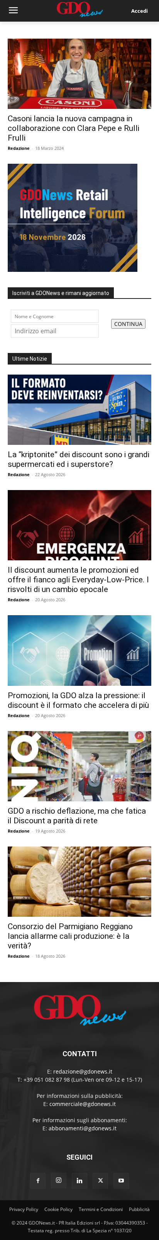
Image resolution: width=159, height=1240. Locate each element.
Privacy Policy (23, 1209)
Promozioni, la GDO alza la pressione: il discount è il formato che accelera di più (78, 700)
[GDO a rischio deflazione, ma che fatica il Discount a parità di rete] (79, 766)
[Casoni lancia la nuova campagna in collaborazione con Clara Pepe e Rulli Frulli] (79, 74)
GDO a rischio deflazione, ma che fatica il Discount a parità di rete (77, 815)
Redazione (19, 148)
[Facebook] (38, 1181)
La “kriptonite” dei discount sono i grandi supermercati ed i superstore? (78, 459)
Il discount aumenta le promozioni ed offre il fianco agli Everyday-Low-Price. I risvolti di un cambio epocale (78, 579)
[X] (100, 1181)
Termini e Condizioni (101, 1209)
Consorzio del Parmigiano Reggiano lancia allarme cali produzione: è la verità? (70, 936)
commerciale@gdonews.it (82, 1104)
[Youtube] (121, 1181)
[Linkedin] (79, 1181)
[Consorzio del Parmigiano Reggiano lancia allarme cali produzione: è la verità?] (79, 881)
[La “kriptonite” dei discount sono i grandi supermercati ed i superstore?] (79, 410)
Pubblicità (139, 1209)
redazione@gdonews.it (82, 1071)
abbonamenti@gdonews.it (83, 1128)
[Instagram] (58, 1180)
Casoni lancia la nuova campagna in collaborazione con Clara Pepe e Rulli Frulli (73, 128)
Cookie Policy (58, 1209)
